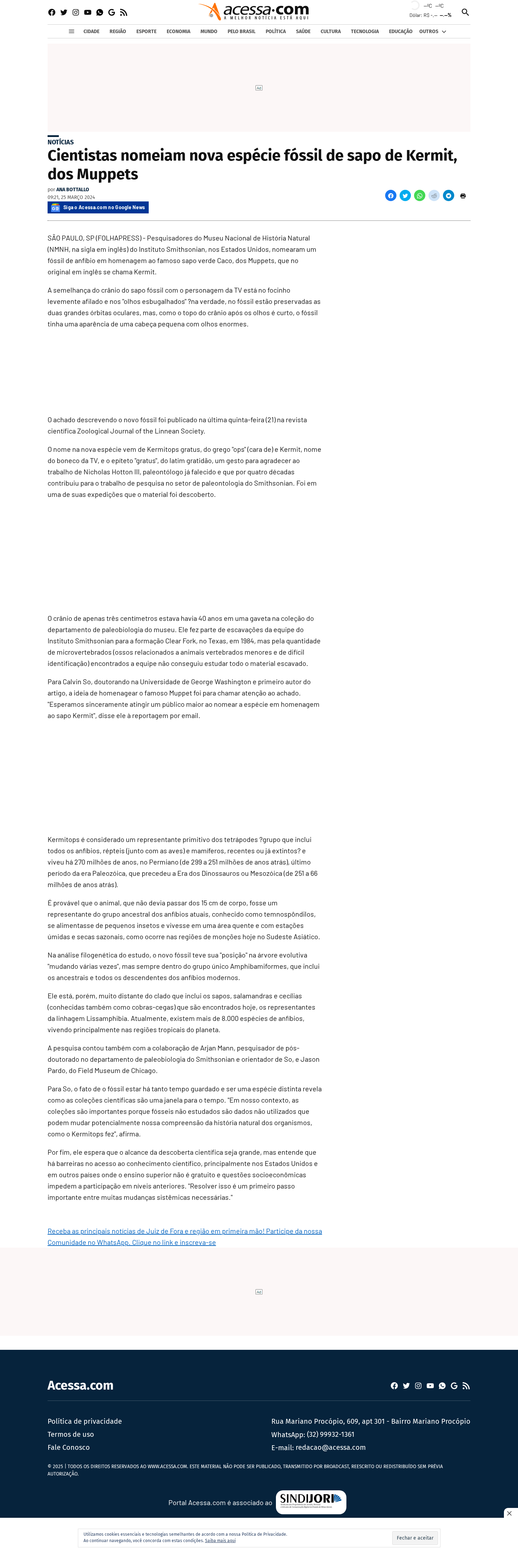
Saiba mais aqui (220, 1540)
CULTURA (331, 32)
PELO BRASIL (241, 32)
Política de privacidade (85, 1421)
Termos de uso (71, 1434)
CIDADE (91, 32)
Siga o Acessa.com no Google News (104, 207)
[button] (390, 195)
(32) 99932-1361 (330, 1434)
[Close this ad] (511, 1513)
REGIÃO (118, 32)
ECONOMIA (178, 32)
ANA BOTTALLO (72, 190)
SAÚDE (303, 32)
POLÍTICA (276, 32)
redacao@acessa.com (331, 1447)
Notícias (61, 142)
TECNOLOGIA (365, 32)
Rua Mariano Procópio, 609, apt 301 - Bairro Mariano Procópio (370, 1421)
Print (463, 195)
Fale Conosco (69, 1447)
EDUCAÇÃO (401, 32)
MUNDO (209, 32)
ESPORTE (146, 32)
